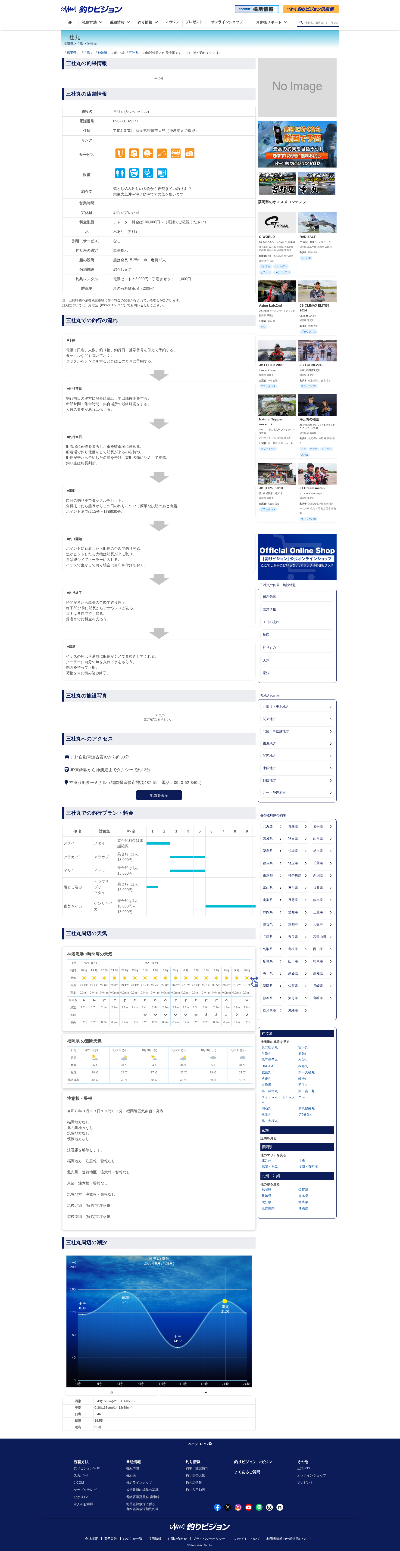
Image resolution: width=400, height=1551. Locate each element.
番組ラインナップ (139, 1482)
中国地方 (269, 768)
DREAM (267, 1066)
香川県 (268, 973)
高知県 (318, 973)
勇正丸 (266, 1078)
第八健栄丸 (306, 1108)
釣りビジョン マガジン (253, 1462)
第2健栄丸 (305, 1114)
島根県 (293, 949)
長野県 (293, 900)
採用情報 (154, 1539)
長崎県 (318, 986)
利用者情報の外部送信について (289, 1539)
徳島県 (318, 961)
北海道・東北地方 (276, 707)
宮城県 (268, 838)
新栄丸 (303, 1053)
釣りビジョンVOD (87, 1468)
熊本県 (268, 998)
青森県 (293, 826)
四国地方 (269, 780)
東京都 (268, 875)
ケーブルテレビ (85, 1490)
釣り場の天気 (195, 1475)
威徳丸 (266, 1072)
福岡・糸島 (270, 1167)
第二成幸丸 (270, 1091)
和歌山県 (319, 937)
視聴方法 (81, 1462)
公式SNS (303, 1468)
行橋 (301, 1160)
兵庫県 (268, 937)
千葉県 (318, 863)
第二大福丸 (270, 1121)
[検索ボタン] (301, 23)
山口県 (293, 961)
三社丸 (133, 53)
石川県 (293, 887)
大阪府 (318, 924)
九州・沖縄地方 (274, 792)
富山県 (268, 887)
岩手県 (318, 826)
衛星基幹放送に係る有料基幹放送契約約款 (142, 1506)
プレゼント (305, 1482)
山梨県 (268, 900)
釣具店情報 (194, 1482)
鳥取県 (268, 949)
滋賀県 (268, 924)
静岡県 (268, 912)
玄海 (80, 44)
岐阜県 (318, 900)
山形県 (318, 838)
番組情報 (133, 1462)
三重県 (318, 912)
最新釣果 (269, 596)
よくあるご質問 (247, 1472)
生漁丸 (266, 1053)
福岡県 (68, 44)
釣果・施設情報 (197, 1468)
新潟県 (318, 875)
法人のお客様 (83, 1504)
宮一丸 (303, 1047)
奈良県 (293, 937)
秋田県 (293, 838)
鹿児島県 (269, 1010)
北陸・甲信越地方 (276, 731)
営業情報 (269, 609)
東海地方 (269, 743)
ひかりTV (81, 1497)
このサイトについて (245, 1539)
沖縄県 (293, 1010)
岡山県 (318, 949)
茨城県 (293, 851)
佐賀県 (293, 986)
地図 (266, 635)
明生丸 (303, 1085)
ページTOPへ (198, 1444)
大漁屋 (266, 1085)
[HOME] (69, 22)
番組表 (131, 1475)
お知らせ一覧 (132, 1539)
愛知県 (293, 912)
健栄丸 (266, 1114)
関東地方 (269, 719)
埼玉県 (293, 863)
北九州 (266, 1160)
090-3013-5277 (125, 121)
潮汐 (266, 673)
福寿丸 (303, 1066)
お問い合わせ (177, 1539)
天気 (266, 660)
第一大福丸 (306, 1072)
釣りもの (269, 647)
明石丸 (266, 1108)
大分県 (293, 998)
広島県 (268, 961)
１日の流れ (271, 622)
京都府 (293, 924)
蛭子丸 (303, 1078)
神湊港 (92, 44)
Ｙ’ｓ (302, 1097)
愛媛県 (293, 973)
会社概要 (91, 1539)
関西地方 (269, 756)
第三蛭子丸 (270, 1060)
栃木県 (318, 851)
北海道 (268, 826)
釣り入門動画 (195, 1490)
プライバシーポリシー (209, 1539)
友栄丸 (303, 1060)
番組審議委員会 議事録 (142, 1497)
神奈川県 (294, 875)
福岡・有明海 (308, 1167)
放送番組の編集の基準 (142, 1490)
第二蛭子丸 (270, 1047)
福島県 (268, 851)
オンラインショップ (311, 1475)
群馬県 (268, 863)
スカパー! (81, 1475)
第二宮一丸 (306, 1091)
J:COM (79, 1482)
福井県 (318, 887)
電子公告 (110, 1539)
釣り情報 (193, 1462)
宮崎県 (318, 998)
